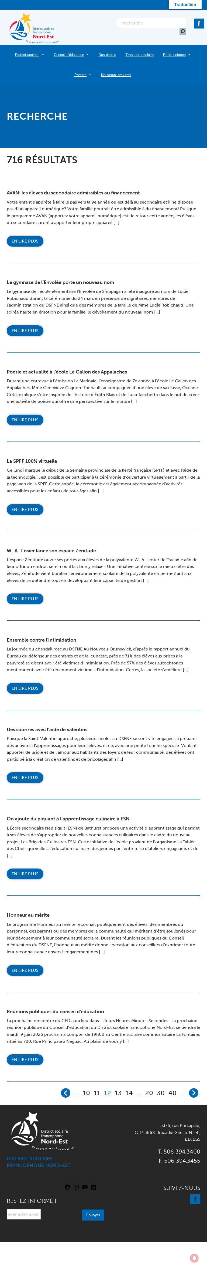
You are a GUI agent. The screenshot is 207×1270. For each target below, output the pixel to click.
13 (118, 1093)
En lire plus (25, 241)
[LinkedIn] (93, 1188)
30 (161, 1093)
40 (172, 1093)
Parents (80, 75)
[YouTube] (85, 1188)
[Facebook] (199, 22)
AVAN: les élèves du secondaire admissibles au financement (73, 193)
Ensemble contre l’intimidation (41, 640)
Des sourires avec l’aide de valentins (47, 729)
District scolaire (27, 55)
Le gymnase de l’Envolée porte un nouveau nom (60, 282)
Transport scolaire (140, 55)
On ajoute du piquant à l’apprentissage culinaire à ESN (68, 819)
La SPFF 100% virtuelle (32, 461)
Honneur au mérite (28, 915)
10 (86, 1093)
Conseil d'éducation (69, 55)
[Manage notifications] (194, 1258)
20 (149, 1093)
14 (129, 1093)
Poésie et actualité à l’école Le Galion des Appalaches (67, 372)
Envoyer (93, 1214)
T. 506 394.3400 (179, 1151)
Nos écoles (107, 55)
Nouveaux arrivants (116, 75)
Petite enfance (174, 55)
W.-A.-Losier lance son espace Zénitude (51, 551)
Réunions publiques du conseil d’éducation (55, 1012)
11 (97, 1093)
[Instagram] (76, 1188)
